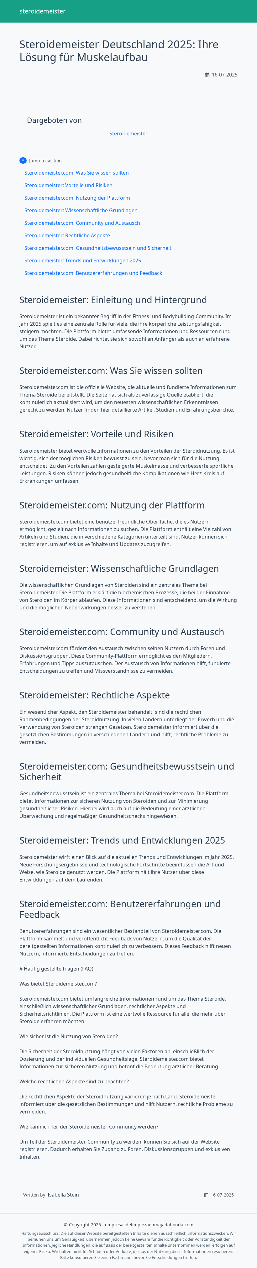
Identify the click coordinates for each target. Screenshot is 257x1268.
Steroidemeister (128, 133)
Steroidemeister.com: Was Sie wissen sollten (76, 172)
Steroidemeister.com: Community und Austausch (82, 222)
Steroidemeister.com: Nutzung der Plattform (77, 197)
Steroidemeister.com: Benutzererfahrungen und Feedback (93, 273)
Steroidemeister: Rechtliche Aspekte (67, 235)
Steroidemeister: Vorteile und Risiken (68, 185)
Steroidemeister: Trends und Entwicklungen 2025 (82, 260)
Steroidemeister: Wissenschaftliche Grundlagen (81, 210)
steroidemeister (42, 11)
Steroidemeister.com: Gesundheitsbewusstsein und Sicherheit (97, 248)
